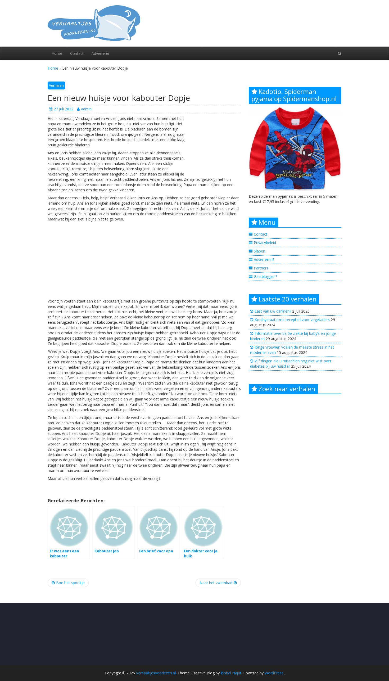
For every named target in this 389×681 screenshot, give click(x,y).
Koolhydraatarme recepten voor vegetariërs (292, 319)
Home (57, 53)
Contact (77, 53)
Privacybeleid (265, 242)
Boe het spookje (70, 582)
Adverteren (101, 53)
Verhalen (56, 85)
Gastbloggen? (265, 276)
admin (86, 108)
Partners (261, 267)
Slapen (259, 251)
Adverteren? (264, 259)
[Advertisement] (214, 145)
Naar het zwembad (216, 582)
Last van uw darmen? (273, 311)
